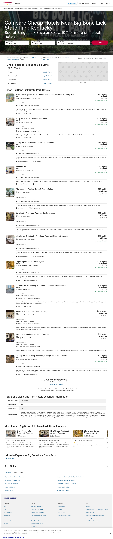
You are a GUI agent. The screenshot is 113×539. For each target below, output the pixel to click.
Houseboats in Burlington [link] (12, 480)
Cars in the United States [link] (37, 509)
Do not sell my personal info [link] (65, 518)
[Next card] (106, 439)
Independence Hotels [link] (63, 490)
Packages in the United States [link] (38, 515)
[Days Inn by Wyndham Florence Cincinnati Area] (56, 222)
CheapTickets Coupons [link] (37, 520)
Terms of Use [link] (61, 512)
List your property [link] (8, 512)
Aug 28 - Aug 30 (47, 79)
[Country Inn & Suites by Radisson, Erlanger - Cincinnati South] (56, 364)
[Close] (110, 533)
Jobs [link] (5, 509)
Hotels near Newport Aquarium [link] (66, 480)
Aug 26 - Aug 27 (47, 76)
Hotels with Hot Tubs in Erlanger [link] (14, 477)
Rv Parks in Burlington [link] (11, 483)
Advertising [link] (6, 523)
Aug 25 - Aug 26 (47, 72)
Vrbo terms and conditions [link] (64, 515)
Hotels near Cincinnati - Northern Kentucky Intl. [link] (70, 477)
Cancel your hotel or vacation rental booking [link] (97, 509)
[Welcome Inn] (56, 175)
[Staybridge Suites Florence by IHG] (56, 271)
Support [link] (88, 506)
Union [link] (40, 8)
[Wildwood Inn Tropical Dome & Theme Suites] (56, 198)
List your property (84, 3)
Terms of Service (19, 537)
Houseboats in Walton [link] (63, 487)
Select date (12, 43)
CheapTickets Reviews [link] (36, 518)
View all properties (56, 384)
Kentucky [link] (35, 8)
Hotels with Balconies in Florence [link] (66, 483)
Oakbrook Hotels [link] (10, 487)
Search (100, 43)
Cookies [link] (60, 509)
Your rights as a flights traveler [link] (93, 520)
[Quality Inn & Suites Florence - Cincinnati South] (56, 151)
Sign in (107, 3)
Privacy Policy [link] (61, 506)
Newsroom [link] (6, 518)
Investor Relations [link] (8, 520)
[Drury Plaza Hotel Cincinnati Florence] (56, 127)
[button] (56, 466)
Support (94, 3)
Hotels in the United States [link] (37, 506)
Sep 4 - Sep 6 (48, 83)
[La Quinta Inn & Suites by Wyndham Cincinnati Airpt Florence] (56, 296)
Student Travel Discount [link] (37, 523)
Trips (101, 3)
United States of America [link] (25, 8)
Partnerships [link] (7, 515)
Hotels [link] (16, 8)
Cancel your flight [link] (90, 512)
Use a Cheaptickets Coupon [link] (92, 518)
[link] (18, 458)
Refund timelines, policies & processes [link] (95, 515)
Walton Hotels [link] (9, 490)
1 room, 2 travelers (66, 43)
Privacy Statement (8, 537)
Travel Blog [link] (33, 526)
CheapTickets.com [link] (8, 8)
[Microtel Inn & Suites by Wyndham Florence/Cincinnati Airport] (56, 246)
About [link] (5, 506)
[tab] (8, 472)
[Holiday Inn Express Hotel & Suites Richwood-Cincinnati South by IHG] (56, 103)
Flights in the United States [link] (37, 512)
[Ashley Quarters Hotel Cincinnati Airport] (56, 320)
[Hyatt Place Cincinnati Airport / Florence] (56, 342)
